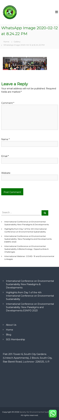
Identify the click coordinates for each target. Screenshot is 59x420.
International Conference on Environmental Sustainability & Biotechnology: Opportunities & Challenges (26, 249)
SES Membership (15, 339)
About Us (11, 324)
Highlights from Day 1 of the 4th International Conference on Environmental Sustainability (30, 295)
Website (5, 173)
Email (5, 156)
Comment (7, 103)
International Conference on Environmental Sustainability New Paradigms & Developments (30, 284)
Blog (8, 334)
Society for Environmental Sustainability (38, 412)
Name (5, 139)
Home (9, 329)
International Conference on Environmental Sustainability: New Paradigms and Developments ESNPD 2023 (28, 239)
